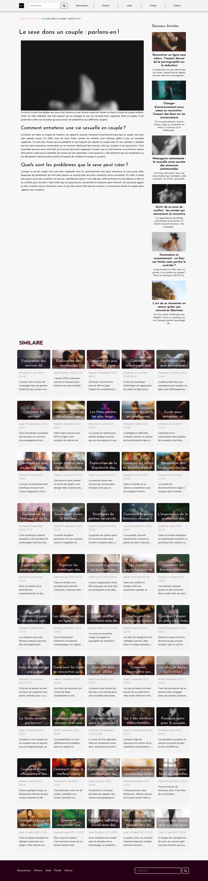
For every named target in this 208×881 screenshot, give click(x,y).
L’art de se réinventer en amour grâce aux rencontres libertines (169, 307)
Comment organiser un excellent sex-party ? (103, 570)
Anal (129, 5)
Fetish (153, 5)
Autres (177, 5)
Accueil (23, 18)
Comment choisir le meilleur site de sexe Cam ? (103, 774)
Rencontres (82, 5)
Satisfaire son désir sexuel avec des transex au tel (103, 825)
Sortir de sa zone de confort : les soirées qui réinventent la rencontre (169, 210)
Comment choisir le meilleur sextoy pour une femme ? (68, 774)
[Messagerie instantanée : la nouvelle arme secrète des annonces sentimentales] (169, 145)
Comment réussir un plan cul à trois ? (173, 621)
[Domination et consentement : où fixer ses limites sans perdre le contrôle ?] (169, 241)
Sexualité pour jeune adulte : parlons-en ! (103, 672)
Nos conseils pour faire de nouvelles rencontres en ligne (173, 774)
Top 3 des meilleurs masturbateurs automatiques (138, 723)
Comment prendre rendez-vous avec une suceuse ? (138, 774)
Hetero (105, 5)
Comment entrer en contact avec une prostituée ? (68, 723)
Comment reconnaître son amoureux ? (138, 672)
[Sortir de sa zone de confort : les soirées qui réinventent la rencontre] (169, 193)
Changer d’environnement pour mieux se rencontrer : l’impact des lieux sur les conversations (169, 110)
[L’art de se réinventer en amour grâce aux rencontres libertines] (169, 290)
